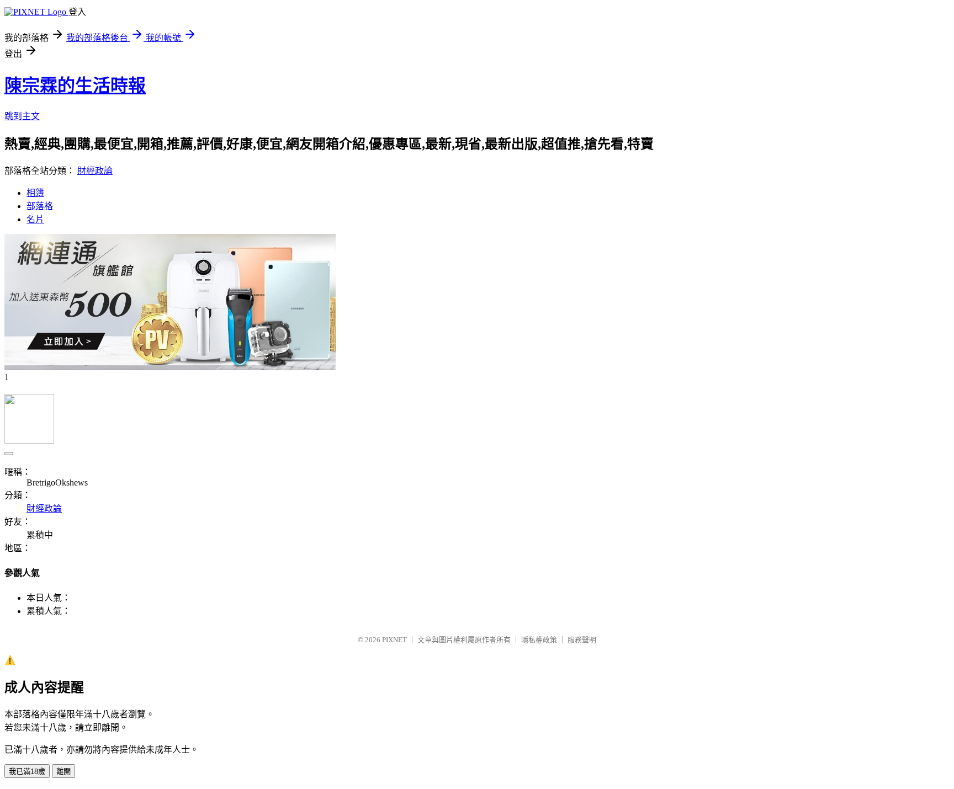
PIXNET (394, 640)
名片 (35, 219)
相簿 (35, 193)
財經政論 (95, 170)
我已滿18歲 (27, 771)
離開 (63, 771)
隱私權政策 (539, 640)
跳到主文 (22, 116)
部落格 (39, 206)
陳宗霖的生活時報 (75, 85)
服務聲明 (582, 640)
